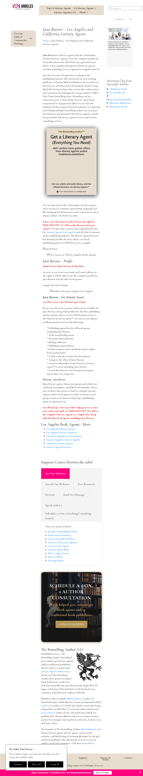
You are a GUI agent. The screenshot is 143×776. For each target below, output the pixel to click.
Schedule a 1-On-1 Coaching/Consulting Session (68, 516)
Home (46, 40)
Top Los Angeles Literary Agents (63, 439)
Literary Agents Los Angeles (60, 232)
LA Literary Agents (84, 8)
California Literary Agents (59, 443)
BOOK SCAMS (102, 772)
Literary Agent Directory (59, 446)
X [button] (140, 772)
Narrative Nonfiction (120, 102)
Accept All (54, 764)
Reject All (36, 764)
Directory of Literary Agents (62, 542)
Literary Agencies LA (65, 12)
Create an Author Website (61, 538)
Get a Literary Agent (58, 546)
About (82, 12)
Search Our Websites (57, 484)
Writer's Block (55, 556)
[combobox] (125, 8)
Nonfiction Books (118, 106)
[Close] (64, 747)
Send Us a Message (74, 494)
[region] (36, 757)
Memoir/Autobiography (119, 99)
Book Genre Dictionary (60, 535)
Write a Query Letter (58, 553)
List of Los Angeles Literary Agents (64, 436)
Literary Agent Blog (58, 549)
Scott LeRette (48, 712)
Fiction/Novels (117, 92)
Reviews (50, 494)
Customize (18, 764)
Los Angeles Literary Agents (60, 428)
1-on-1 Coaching (71, 624)
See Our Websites (55, 473)
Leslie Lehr (46, 705)
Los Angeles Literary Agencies (61, 432)
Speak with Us (53, 505)
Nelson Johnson (75, 698)
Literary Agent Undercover (55, 671)
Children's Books (118, 89)
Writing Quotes (56, 560)
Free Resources (86, 484)
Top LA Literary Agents (58, 8)
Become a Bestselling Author (63, 531)
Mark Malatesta (89, 729)
